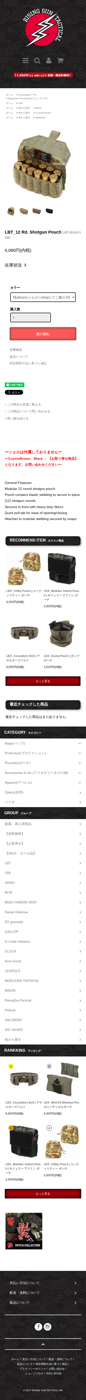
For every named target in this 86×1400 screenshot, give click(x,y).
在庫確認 (16, 349)
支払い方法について (34, 1359)
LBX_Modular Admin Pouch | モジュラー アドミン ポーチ (61, 595)
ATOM (57, 1373)
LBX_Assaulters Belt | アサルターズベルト (23, 658)
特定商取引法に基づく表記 (28, 363)
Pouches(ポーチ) (27, 94)
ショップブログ (34, 1373)
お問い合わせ (56, 1368)
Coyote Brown (43, 112)
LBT (20, 103)
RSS (49, 1373)
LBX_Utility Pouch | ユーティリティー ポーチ (24, 593)
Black (39, 108)
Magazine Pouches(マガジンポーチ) (28, 98)
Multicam (40, 117)
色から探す (24, 108)
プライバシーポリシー (33, 1368)
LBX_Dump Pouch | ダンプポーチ (61, 658)
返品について (19, 356)
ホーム (9, 94)
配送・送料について (60, 1359)
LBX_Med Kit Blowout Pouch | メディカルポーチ (61, 1105)
